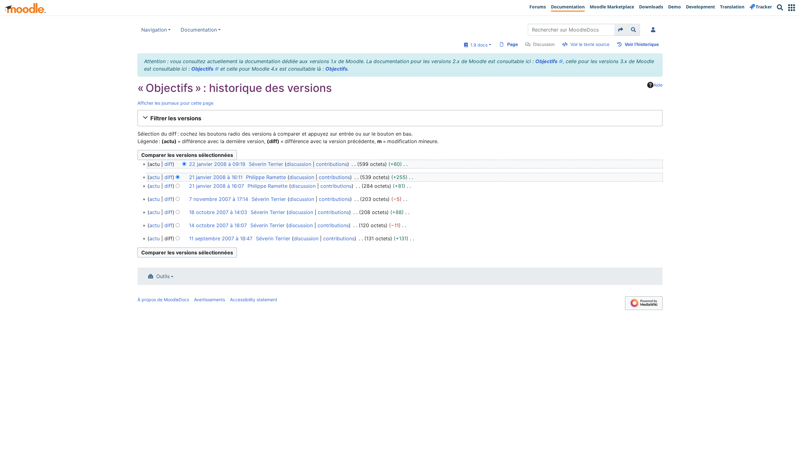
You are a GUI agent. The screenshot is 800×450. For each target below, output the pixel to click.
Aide (657, 85)
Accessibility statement (253, 299)
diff (168, 164)
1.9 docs (478, 45)
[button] (792, 8)
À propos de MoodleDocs (163, 299)
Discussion (544, 44)
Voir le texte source (589, 44)
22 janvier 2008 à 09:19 (217, 164)
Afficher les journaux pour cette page (175, 103)
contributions (331, 164)
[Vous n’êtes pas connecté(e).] (654, 29)
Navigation (154, 30)
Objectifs (546, 61)
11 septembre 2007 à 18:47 (220, 238)
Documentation (199, 30)
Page (512, 44)
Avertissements (209, 299)
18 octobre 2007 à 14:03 (218, 212)
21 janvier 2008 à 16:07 (216, 186)
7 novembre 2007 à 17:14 (218, 199)
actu (154, 177)
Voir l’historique (642, 44)
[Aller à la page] (620, 30)
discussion (299, 164)
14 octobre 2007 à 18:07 (218, 225)
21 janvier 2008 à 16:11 (215, 177)
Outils (163, 276)
